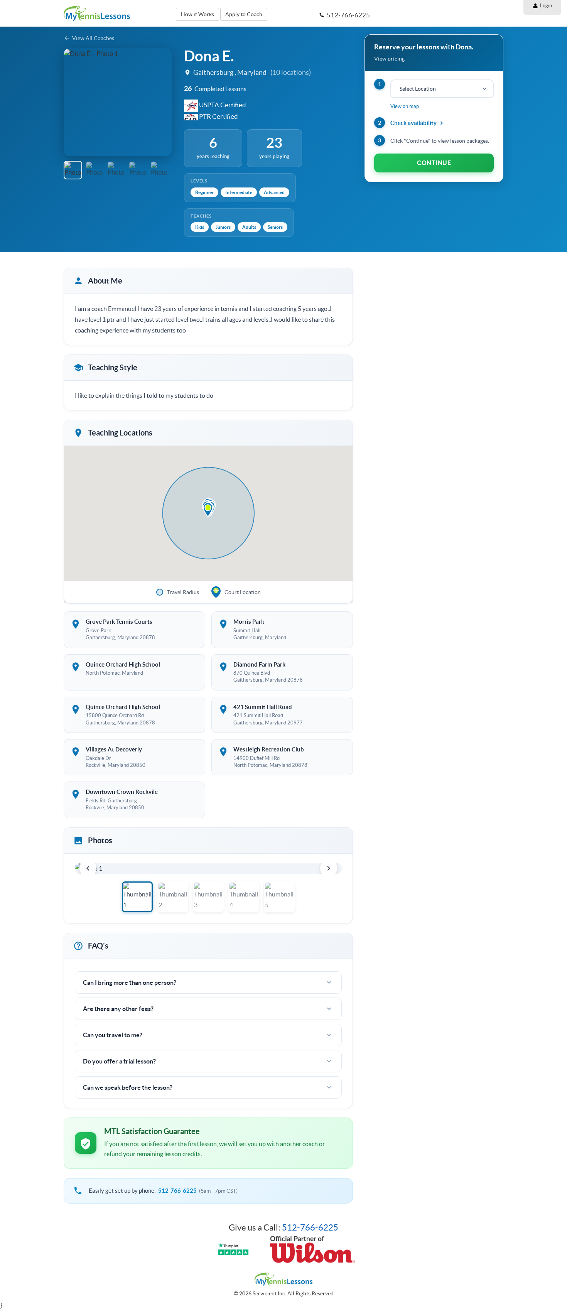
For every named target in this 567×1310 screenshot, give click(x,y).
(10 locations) (290, 72)
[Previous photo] (87, 868)
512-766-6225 (177, 1190)
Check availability (413, 123)
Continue (434, 162)
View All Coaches (93, 38)
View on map (404, 106)
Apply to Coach (243, 14)
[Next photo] (328, 868)
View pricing (389, 59)
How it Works (197, 14)
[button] (73, 102)
